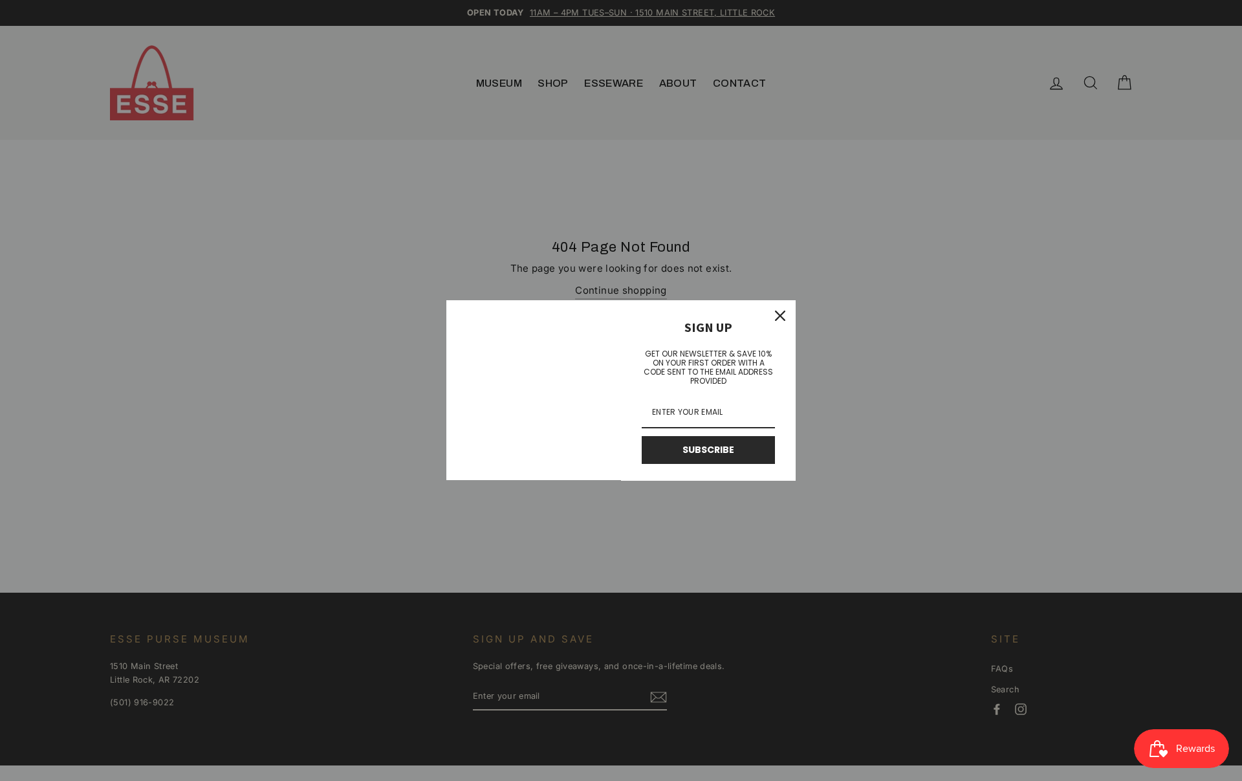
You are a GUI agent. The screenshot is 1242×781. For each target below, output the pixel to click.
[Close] (780, 315)
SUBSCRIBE (708, 449)
